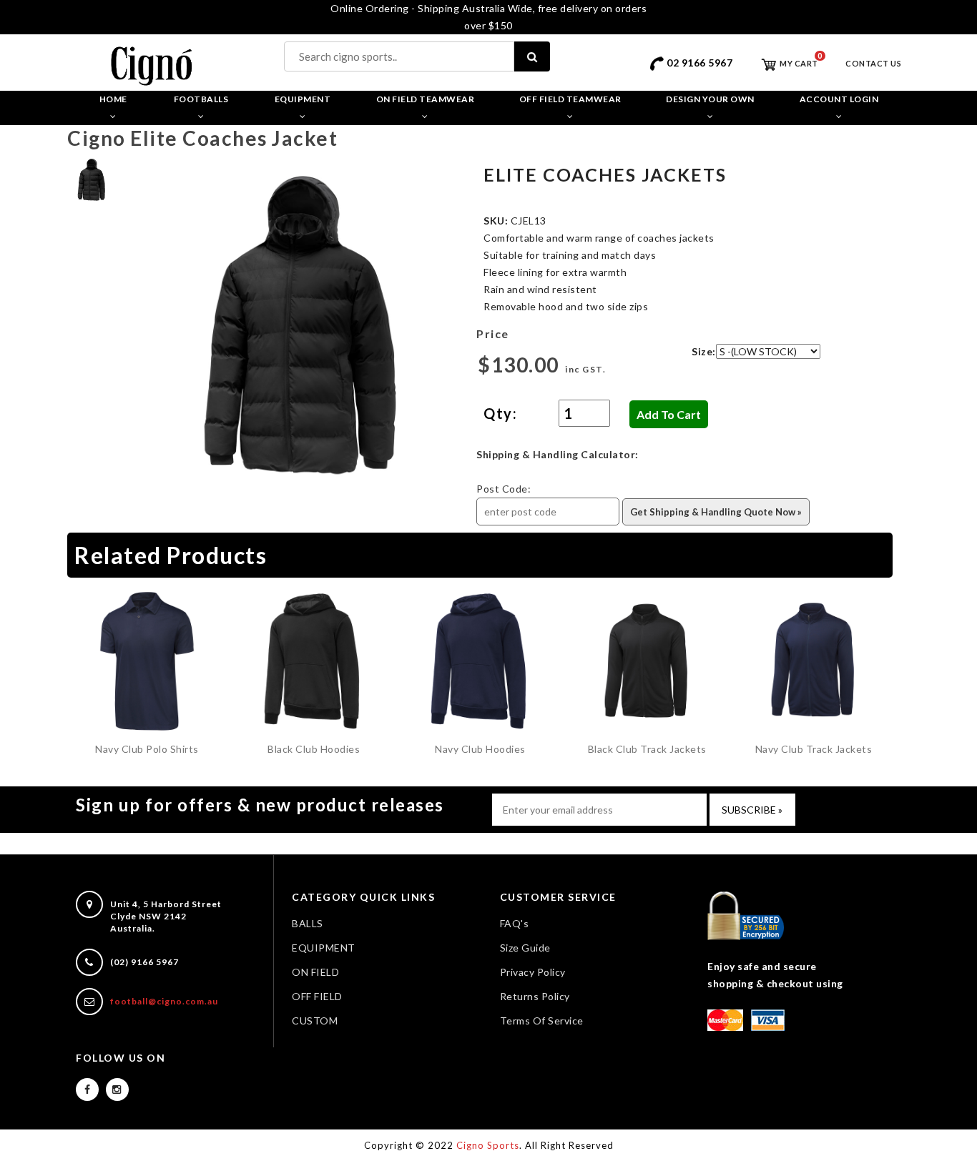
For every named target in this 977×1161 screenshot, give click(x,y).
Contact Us (873, 63)
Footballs (201, 99)
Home (113, 99)
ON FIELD (315, 972)
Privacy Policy (533, 972)
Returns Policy (535, 996)
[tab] (92, 179)
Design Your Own (710, 99)
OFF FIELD (317, 996)
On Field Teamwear (425, 99)
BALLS (307, 923)
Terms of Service (542, 1020)
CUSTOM (315, 1020)
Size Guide (525, 948)
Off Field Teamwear (570, 99)
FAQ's (514, 923)
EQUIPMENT (323, 948)
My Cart (798, 63)
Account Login (839, 99)
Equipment (303, 99)
